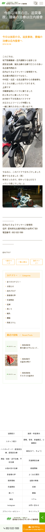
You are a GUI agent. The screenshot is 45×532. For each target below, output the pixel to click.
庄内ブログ (6, 252)
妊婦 (8, 304)
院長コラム (11, 322)
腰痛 (8, 318)
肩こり (9, 308)
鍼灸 (8, 313)
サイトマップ (34, 511)
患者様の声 (11, 295)
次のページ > (36, 261)
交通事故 (10, 299)
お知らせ (10, 286)
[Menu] (41, 3)
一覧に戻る (22, 262)
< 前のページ (8, 261)
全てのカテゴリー (14, 281)
